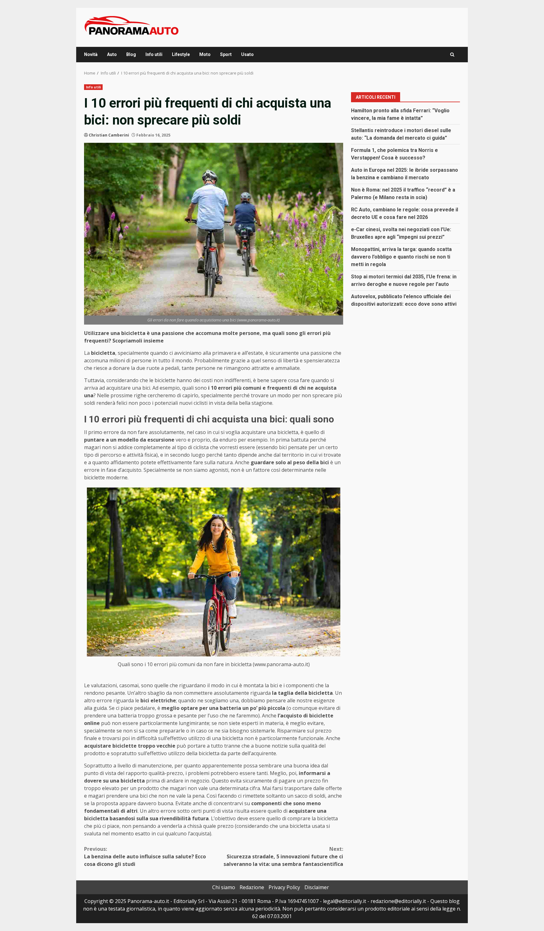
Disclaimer (316, 887)
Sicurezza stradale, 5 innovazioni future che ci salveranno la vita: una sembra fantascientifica (283, 856)
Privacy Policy (284, 887)
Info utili (153, 54)
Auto (112, 54)
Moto (205, 54)
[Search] (452, 54)
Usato (247, 54)
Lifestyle (181, 54)
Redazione (252, 887)
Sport (226, 54)
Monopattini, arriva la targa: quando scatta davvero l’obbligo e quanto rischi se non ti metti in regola (401, 256)
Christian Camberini (109, 135)
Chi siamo (223, 887)
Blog (131, 54)
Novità (91, 54)
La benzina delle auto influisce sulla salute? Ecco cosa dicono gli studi (145, 856)
